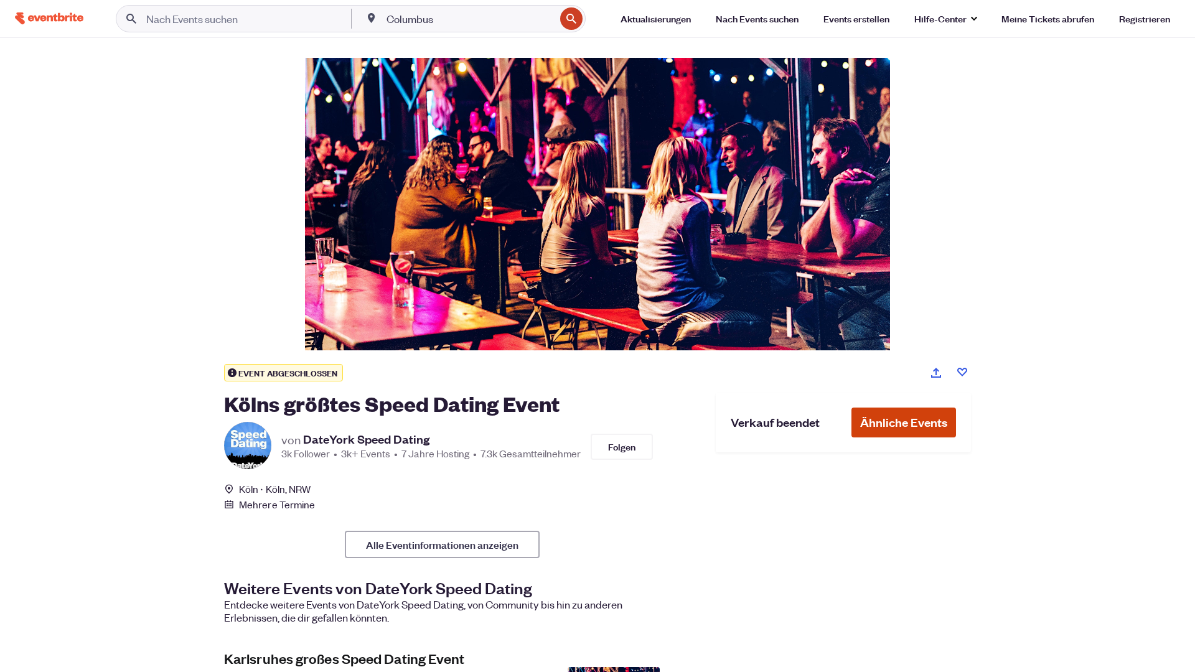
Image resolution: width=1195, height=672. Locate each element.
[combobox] (470, 18)
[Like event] (962, 372)
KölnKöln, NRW (275, 488)
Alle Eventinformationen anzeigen (442, 544)
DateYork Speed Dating (366, 439)
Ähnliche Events (903, 422)
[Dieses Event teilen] (936, 372)
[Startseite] (49, 18)
